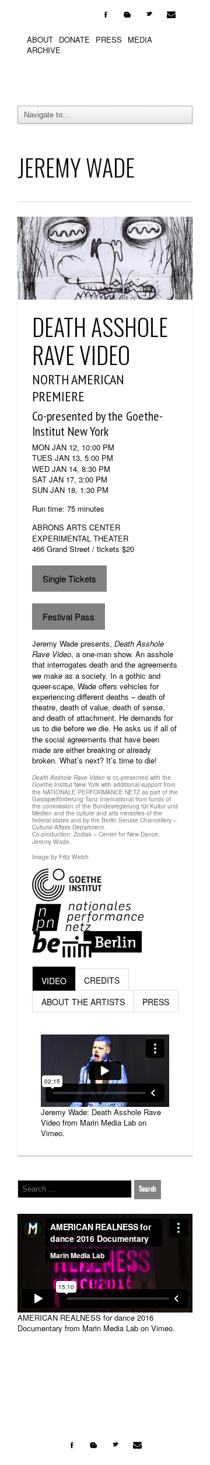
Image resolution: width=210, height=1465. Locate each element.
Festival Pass (68, 616)
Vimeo (51, 1132)
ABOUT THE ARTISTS (83, 1002)
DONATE (74, 39)
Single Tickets (69, 578)
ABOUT (40, 39)
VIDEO (53, 981)
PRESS (109, 39)
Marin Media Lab (108, 1122)
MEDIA (140, 39)
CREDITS (102, 980)
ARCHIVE (44, 49)
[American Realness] (105, 77)
